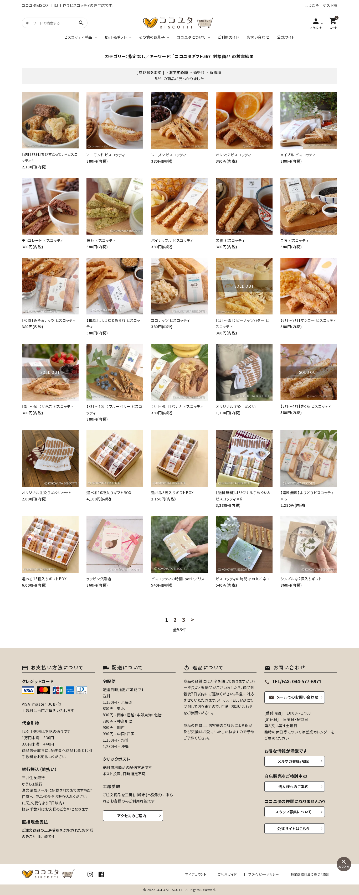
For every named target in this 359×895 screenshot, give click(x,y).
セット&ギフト (115, 37)
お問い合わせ (258, 37)
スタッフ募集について (293, 811)
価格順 (199, 72)
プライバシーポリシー (263, 874)
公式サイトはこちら (293, 828)
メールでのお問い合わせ (293, 697)
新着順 (215, 72)
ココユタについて (191, 37)
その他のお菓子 (152, 37)
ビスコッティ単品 (78, 37)
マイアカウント (195, 874)
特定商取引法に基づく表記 (310, 874)
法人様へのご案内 (293, 786)
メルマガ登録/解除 (293, 761)
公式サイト (286, 37)
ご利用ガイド (228, 37)
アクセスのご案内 (131, 815)
